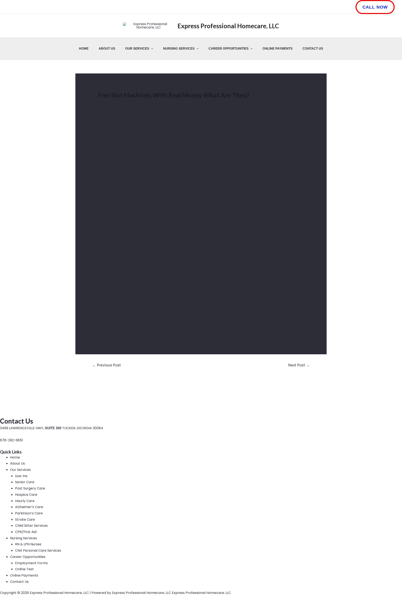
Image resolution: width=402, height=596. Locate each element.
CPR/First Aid (25, 531)
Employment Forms (31, 563)
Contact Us (313, 48)
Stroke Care (25, 519)
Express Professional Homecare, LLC (228, 26)
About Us (107, 48)
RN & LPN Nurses (28, 544)
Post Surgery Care (30, 488)
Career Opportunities (229, 48)
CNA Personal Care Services (38, 550)
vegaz (173, 321)
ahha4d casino (136, 327)
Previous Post (106, 365)
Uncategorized (112, 103)
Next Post (299, 365)
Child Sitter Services (31, 525)
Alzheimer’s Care (29, 507)
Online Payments (277, 48)
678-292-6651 (11, 440)
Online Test (24, 569)
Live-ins (21, 476)
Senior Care (24, 482)
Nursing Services (179, 48)
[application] (151, 48)
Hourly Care (25, 500)
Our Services (137, 48)
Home (84, 48)
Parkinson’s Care (29, 513)
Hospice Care (26, 494)
